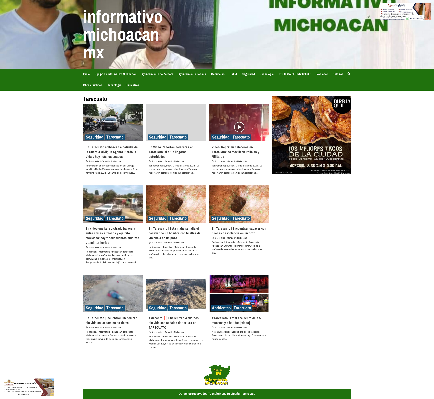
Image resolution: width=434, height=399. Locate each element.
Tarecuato (115, 137)
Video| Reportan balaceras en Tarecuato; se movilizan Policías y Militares (235, 152)
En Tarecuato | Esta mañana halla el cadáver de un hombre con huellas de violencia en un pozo (175, 233)
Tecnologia (267, 74)
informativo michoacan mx (123, 34)
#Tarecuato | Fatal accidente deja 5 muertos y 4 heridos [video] (236, 320)
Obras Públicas (92, 85)
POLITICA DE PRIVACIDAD (295, 74)
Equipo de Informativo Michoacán (115, 74)
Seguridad (248, 74)
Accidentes (221, 308)
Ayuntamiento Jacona (192, 74)
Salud (233, 74)
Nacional (322, 74)
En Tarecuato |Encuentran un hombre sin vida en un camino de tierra (111, 320)
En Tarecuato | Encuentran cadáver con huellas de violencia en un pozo (239, 230)
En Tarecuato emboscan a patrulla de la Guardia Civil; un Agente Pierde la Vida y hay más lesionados (112, 152)
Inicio (86, 74)
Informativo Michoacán (110, 161)
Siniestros (132, 85)
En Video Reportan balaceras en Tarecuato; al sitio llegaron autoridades (171, 152)
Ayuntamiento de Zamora (157, 74)
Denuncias (218, 74)
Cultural (338, 74)
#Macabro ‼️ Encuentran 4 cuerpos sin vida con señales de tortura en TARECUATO (174, 323)
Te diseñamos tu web (240, 393)
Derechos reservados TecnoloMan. (202, 393)
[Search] (349, 73)
